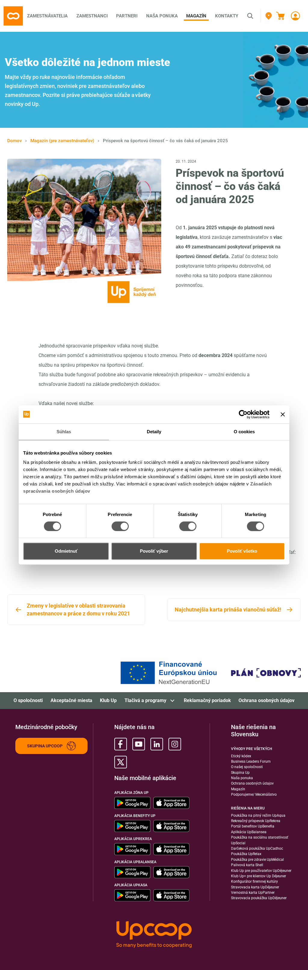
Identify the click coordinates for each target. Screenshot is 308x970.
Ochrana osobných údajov (266, 700)
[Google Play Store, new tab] (132, 803)
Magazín (238, 789)
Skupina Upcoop (45, 745)
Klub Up (108, 700)
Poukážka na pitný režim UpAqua (258, 815)
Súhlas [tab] (64, 431)
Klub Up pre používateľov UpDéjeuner (261, 871)
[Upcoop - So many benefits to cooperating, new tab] (154, 934)
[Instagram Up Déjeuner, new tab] (174, 744)
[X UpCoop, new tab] (120, 762)
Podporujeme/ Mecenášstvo (254, 794)
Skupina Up (240, 772)
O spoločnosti (28, 700)
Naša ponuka (242, 778)
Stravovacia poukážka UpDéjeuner (259, 898)
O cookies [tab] (244, 431)
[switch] (120, 526)
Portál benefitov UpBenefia (252, 826)
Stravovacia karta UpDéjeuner (255, 887)
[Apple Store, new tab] (171, 803)
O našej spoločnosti (247, 767)
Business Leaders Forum (251, 761)
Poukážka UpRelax (246, 854)
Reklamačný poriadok (207, 700)
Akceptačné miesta (71, 700)
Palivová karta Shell (247, 865)
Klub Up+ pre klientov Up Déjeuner (258, 876)
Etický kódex (241, 756)
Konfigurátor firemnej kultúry (254, 881)
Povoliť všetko (242, 551)
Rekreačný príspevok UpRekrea (255, 821)
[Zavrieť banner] (283, 414)
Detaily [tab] (154, 431)
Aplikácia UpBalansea (248, 832)
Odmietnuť (66, 551)
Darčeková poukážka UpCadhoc (257, 848)
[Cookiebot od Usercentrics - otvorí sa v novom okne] (243, 414)
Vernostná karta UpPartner (253, 892)
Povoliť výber (154, 551)
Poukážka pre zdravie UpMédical (257, 859)
